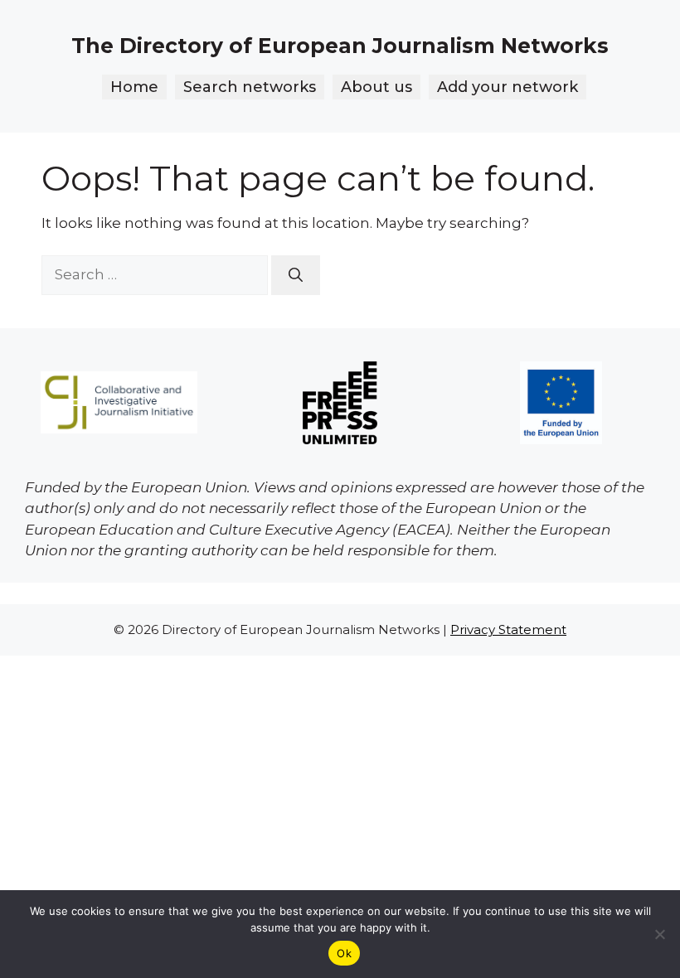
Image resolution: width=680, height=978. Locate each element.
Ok (344, 953)
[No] (659, 934)
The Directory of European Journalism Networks (340, 45)
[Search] (295, 275)
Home (134, 87)
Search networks (249, 87)
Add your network (507, 87)
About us (376, 87)
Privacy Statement (508, 629)
